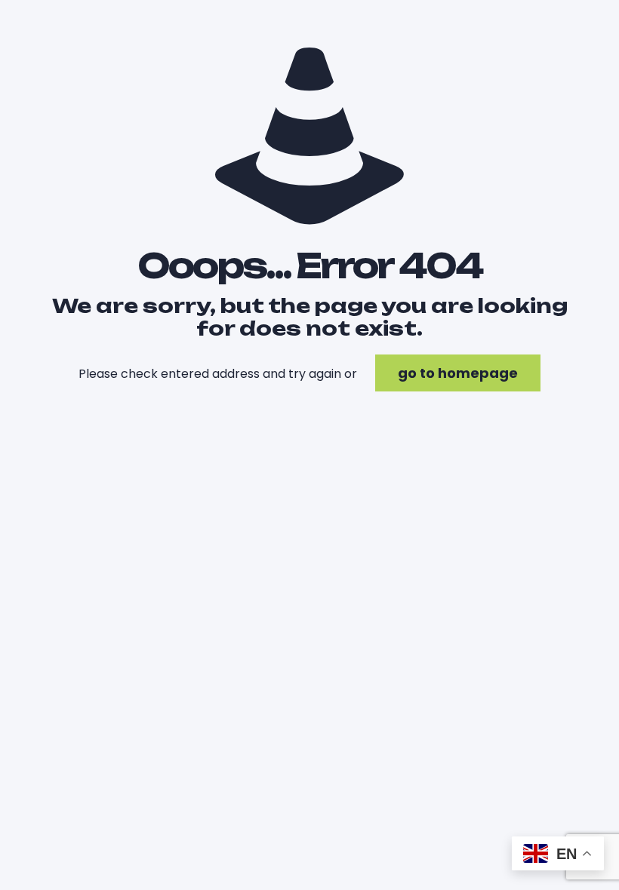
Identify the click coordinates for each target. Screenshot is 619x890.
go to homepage (458, 373)
